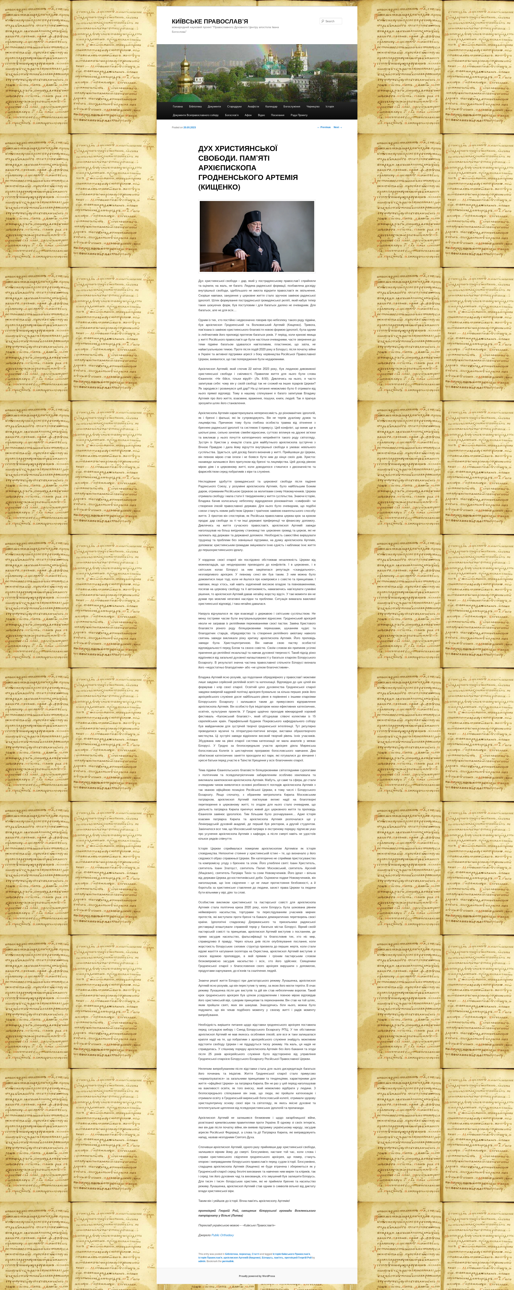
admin (201, 1261)
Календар (271, 106)
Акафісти (253, 106)
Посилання (277, 115)
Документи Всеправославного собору (196, 115)
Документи (214, 106)
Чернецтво (313, 106)
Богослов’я (232, 115)
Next (338, 127)
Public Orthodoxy (222, 1235)
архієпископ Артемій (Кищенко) (242, 1257)
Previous (324, 127)
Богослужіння (292, 106)
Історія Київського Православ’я (291, 1254)
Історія (330, 106)
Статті (255, 1254)
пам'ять (278, 1257)
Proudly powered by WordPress (257, 1276)
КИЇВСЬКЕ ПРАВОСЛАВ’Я (210, 21)
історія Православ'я (210, 1257)
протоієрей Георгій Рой (298, 1257)
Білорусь (267, 1257)
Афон (248, 115)
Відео (261, 115)
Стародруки (234, 106)
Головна (178, 106)
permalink (228, 1261)
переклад (245, 1254)
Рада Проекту (299, 115)
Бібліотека (195, 106)
